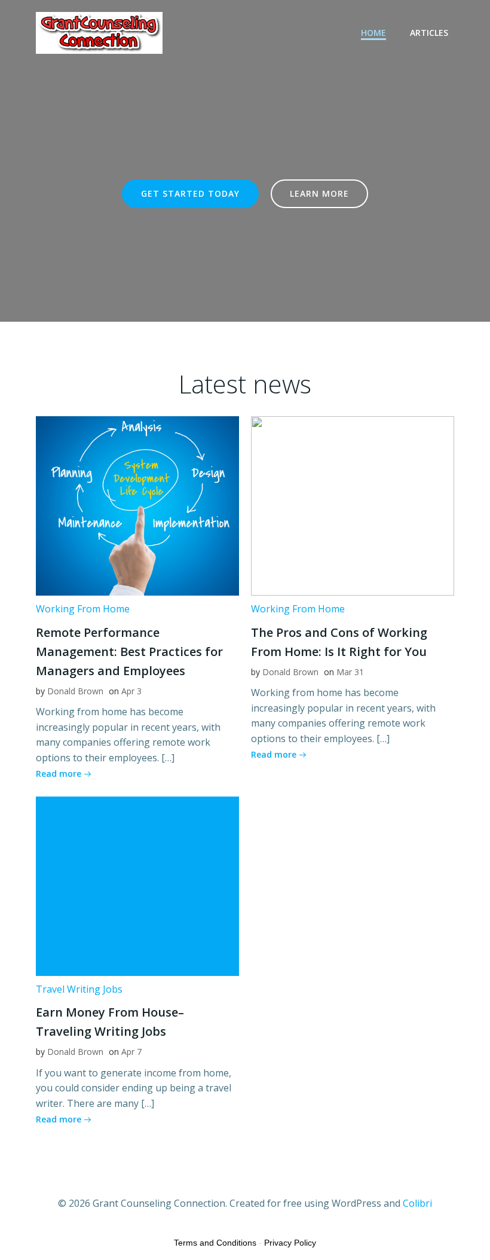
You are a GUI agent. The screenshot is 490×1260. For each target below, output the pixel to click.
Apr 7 (131, 1051)
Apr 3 (131, 691)
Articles (429, 32)
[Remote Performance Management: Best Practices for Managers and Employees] (137, 504)
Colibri (417, 1203)
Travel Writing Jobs (79, 989)
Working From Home (83, 608)
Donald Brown (75, 691)
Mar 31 (350, 672)
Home (373, 32)
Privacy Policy (290, 1242)
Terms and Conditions (215, 1242)
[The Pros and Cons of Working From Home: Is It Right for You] (352, 504)
